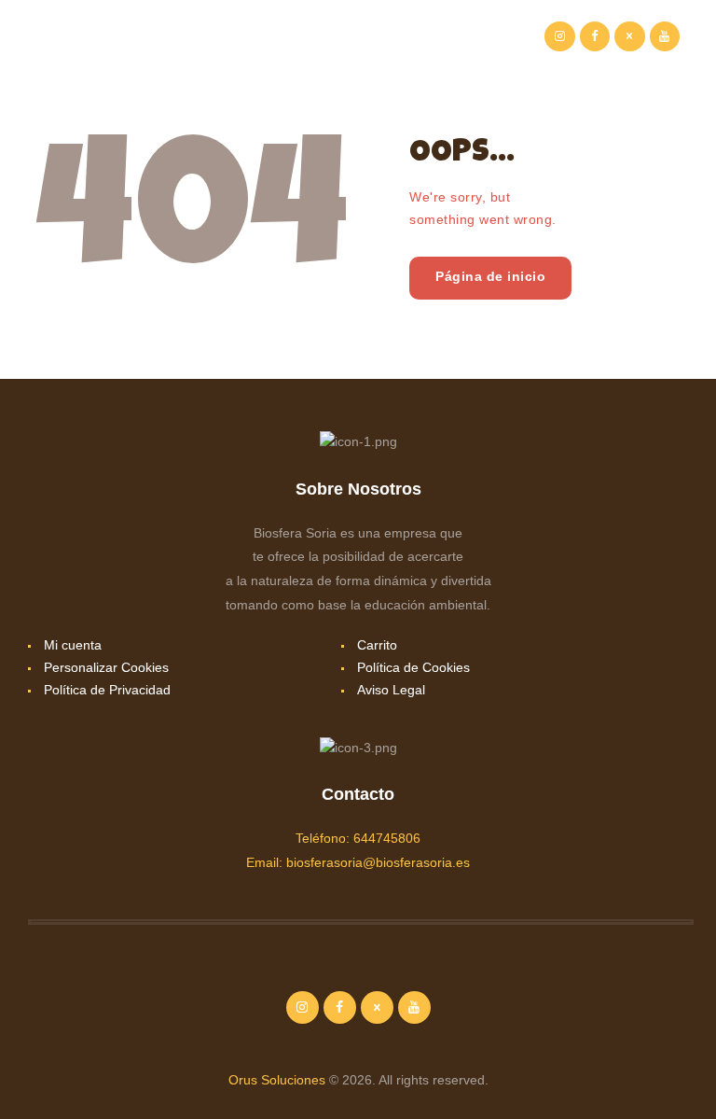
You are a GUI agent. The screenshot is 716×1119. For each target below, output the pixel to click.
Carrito (377, 644)
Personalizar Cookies (106, 667)
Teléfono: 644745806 (358, 838)
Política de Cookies (413, 667)
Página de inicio (490, 276)
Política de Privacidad (107, 689)
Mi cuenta (73, 644)
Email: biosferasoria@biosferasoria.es (358, 862)
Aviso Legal (391, 689)
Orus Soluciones (276, 1079)
